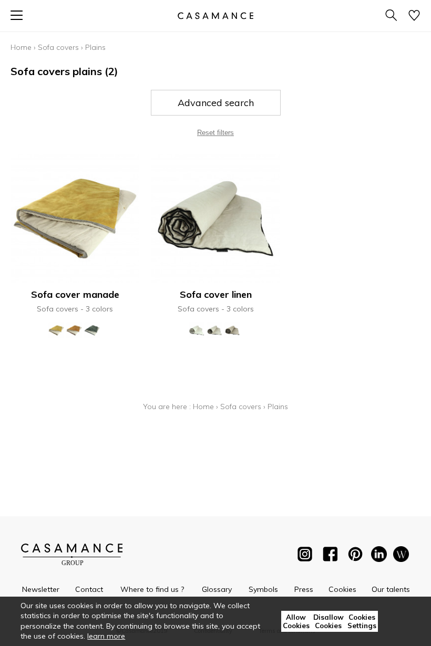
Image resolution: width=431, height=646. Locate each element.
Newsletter (40, 589)
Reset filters (215, 133)
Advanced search (216, 103)
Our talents (391, 589)
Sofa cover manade (75, 294)
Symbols (263, 589)
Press (303, 589)
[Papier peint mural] (401, 556)
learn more (106, 636)
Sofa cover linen (216, 294)
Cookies (342, 589)
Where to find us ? (152, 589)
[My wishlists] (414, 16)
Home (21, 47)
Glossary (217, 589)
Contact (89, 589)
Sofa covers (58, 47)
